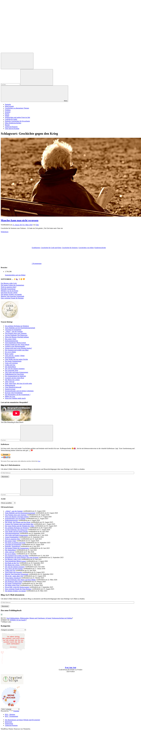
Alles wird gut (9, 381)
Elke (37, 225)
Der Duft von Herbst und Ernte (15, 542)
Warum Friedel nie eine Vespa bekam (17, 344)
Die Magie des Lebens (12, 380)
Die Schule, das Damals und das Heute (17, 522)
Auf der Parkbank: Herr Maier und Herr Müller (20, 580)
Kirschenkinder (10, 357)
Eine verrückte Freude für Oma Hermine (18, 589)
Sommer (7, 112)
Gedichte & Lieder (11, 119)
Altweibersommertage (12, 533)
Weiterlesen (4, 232)
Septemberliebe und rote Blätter (15, 275)
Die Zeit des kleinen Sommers (15, 368)
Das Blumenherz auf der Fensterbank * (17, 394)
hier (39, 461)
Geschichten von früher (86, 248)
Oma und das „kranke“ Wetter (15, 355)
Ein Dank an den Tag (12, 563)
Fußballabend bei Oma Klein (14, 374)
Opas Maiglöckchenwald (13, 387)
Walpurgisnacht (10, 385)
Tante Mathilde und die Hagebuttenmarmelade (20, 328)
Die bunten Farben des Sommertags (12, 285)
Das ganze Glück (10, 339)
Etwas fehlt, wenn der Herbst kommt (17, 587)
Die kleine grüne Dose (12, 585)
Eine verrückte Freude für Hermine (12, 298)
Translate (16, 711)
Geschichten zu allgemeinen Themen (17, 108)
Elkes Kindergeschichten (13, 123)
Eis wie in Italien (10, 352)
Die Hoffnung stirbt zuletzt (13, 581)
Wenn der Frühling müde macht (15, 398)
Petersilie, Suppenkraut (12, 546)
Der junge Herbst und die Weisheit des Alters (19, 526)
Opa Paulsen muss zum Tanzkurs (16, 333)
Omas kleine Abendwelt (13, 578)
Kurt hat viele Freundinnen (14, 393)
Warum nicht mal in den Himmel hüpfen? (18, 348)
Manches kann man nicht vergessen (19, 220)
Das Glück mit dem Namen (14, 568)
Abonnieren (5, 476)
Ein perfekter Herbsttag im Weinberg (17, 326)
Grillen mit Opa (10, 365)
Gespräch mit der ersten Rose (14, 378)
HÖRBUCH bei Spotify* (18, 620)
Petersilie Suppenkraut (8, 289)
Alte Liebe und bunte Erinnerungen (16, 372)
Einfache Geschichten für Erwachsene (17, 121)
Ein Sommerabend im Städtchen (15, 376)
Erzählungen (36, 248)
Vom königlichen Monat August (15, 343)
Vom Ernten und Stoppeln (13, 572)
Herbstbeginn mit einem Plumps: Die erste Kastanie (22, 557)
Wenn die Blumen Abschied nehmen (17, 337)
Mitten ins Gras (10, 396)
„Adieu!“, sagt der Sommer (14, 331)
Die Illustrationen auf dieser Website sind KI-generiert (22, 720)
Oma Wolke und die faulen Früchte (16, 359)
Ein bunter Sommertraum (13, 361)
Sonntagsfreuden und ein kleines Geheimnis (19, 391)
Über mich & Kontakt (12, 128)
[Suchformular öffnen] (17, 61)
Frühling (8, 110)
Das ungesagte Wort (11, 370)
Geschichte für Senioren (70, 248)
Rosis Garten (9, 354)
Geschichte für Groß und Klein (51, 248)
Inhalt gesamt (9, 106)
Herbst (7, 114)
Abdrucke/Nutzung (11, 127)
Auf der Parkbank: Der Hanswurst (16, 335)
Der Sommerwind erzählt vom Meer (16, 350)
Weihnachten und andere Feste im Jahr (17, 117)
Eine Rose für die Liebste (9, 292)
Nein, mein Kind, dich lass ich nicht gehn (18, 383)
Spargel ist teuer (10, 389)
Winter (7, 115)
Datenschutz (9, 723)
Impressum (8, 722)
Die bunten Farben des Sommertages (17, 548)
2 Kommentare (36, 263)
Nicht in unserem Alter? (8, 287)
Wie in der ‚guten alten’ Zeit (14, 576)
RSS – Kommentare (11, 716)
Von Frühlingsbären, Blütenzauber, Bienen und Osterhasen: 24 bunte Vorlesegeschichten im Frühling (39, 618)
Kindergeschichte (100, 248)
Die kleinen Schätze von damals (11, 294)
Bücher (7, 125)
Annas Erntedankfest (12, 537)
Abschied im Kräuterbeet (13, 330)
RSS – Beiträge (10, 714)
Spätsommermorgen (11, 341)
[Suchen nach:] (10, 84)
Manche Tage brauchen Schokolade (12, 296)
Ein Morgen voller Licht (9, 283)
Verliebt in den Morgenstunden (15, 346)
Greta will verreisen (11, 363)
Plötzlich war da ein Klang (9, 291)
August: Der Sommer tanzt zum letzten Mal (19, 524)
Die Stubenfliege (10, 367)
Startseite (8, 104)
